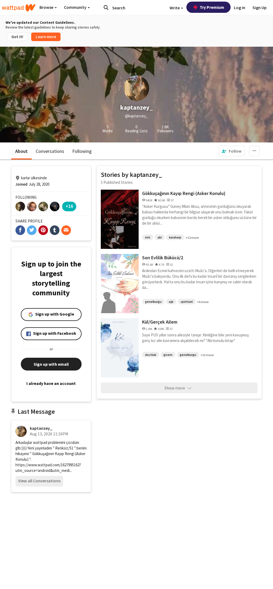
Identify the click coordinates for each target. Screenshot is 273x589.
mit (147, 237)
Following (82, 151)
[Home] (18, 8)
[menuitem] (232, 151)
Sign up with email (51, 364)
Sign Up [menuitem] (259, 7)
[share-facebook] (20, 230)
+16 (69, 206)
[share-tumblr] (54, 230)
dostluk (150, 355)
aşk (171, 302)
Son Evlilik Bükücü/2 (162, 257)
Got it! (17, 36)
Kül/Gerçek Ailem (159, 322)
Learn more (46, 36)
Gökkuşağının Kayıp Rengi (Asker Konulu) (184, 193)
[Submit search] (106, 7)
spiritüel (186, 302)
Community (75, 7)
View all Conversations (39, 480)
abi (160, 237)
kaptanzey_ (41, 428)
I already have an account (51, 383)
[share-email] (66, 230)
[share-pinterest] (43, 230)
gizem (167, 355)
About (21, 151)
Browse (46, 7)
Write (175, 7)
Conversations (50, 151)
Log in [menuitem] (239, 7)
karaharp (175, 237)
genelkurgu (153, 302)
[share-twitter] (32, 230)
